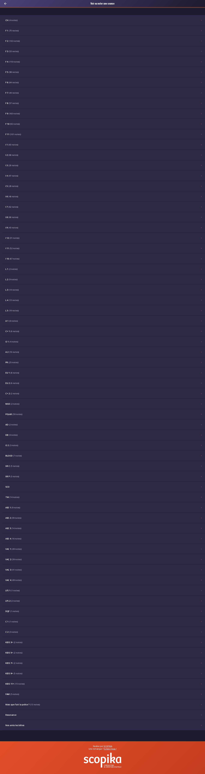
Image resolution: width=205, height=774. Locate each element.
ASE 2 (13, 517)
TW (12, 497)
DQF (12, 611)
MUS (12, 403)
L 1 (11, 269)
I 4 (11, 175)
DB (11, 435)
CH (11, 20)
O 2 (11, 445)
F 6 (12, 82)
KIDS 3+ (13, 642)
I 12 (12, 238)
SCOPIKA (108, 746)
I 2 (11, 155)
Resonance (10, 714)
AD (11, 424)
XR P (12, 476)
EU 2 (12, 383)
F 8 (12, 103)
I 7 (11, 206)
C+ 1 (12, 331)
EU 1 (12, 372)
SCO (7, 486)
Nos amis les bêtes (14, 725)
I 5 (11, 186)
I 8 (11, 217)
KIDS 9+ (13, 673)
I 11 (12, 248)
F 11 (13, 134)
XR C (12, 466)
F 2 (12, 41)
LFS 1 (12, 590)
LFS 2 (12, 600)
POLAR (13, 414)
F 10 (12, 123)
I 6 (11, 196)
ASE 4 (13, 538)
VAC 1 (13, 549)
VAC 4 (13, 580)
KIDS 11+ (15, 683)
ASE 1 (12, 507)
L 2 (11, 279)
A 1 (11, 320)
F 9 (12, 113)
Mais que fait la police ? (22, 704)
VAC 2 (13, 559)
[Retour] (5, 4)
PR (11, 362)
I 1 (11, 144)
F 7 (12, 92)
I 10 (12, 258)
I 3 (11, 165)
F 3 (12, 51)
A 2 (12, 352)
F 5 (12, 72)
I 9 (11, 227)
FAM (12, 694)
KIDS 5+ (13, 652)
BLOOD (13, 455)
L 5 (12, 310)
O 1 (11, 341)
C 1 (11, 621)
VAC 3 (13, 569)
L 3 (12, 289)
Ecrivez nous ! (110, 748)
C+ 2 (12, 393)
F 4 (12, 61)
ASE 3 (13, 528)
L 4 (12, 300)
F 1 (12, 30)
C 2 (11, 631)
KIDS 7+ (13, 663)
